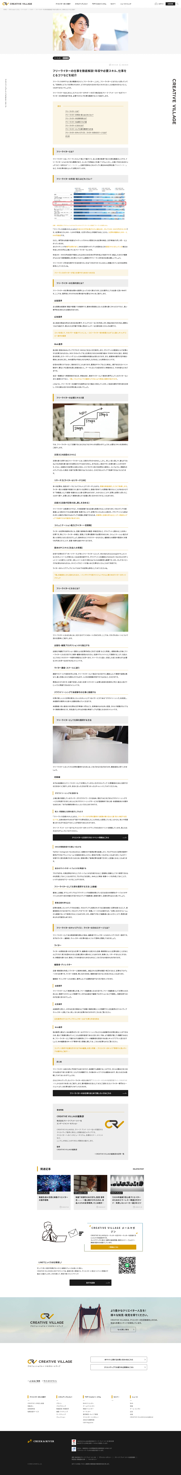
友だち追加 (90, 1282)
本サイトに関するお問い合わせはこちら (119, 1359)
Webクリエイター (88, 1403)
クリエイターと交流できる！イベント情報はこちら (90, 837)
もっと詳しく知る (123, 1329)
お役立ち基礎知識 (88, 1420)
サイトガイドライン (50, 1381)
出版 (131, 1414)
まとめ (67, 136)
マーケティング (61, 1414)
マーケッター (87, 1412)
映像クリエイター (88, 1409)
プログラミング (61, 1406)
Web (131, 1403)
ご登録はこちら (113, 1247)
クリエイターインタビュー (91, 1417)
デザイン (59, 1403)
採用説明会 (31, 1409)
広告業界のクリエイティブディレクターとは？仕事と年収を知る (76, 1019)
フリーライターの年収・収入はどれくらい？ (79, 115)
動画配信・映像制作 (62, 1409)
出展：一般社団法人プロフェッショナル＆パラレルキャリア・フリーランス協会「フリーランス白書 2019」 (80, 225)
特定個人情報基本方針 (78, 1459)
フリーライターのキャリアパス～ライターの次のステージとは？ (86, 132)
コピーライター (73, 165)
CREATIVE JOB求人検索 (36, 1403)
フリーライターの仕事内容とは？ (76, 118)
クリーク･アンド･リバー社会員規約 (125, 1457)
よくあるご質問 (34, 1381)
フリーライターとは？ (72, 111)
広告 (131, 1412)
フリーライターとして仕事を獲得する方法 (79, 129)
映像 (131, 1406)
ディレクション (60, 1417)
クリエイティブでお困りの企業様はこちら (119, 1367)
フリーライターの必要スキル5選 (76, 122)
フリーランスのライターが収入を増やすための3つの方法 (74, 273)
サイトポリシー (92, 1459)
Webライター (121, 165)
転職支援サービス (33, 1412)
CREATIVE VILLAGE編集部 (70, 1116)
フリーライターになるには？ (74, 125)
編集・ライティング (62, 1412)
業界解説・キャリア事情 (90, 1414)
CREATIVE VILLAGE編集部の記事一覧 (110, 1154)
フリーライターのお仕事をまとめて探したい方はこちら (90, 1093)
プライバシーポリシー (105, 1457)
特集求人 (31, 1406)
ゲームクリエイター (89, 1406)
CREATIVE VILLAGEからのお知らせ (141, 1417)
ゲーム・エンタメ (135, 1409)
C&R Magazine (88, 1422)
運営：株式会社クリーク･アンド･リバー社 (84, 1457)
